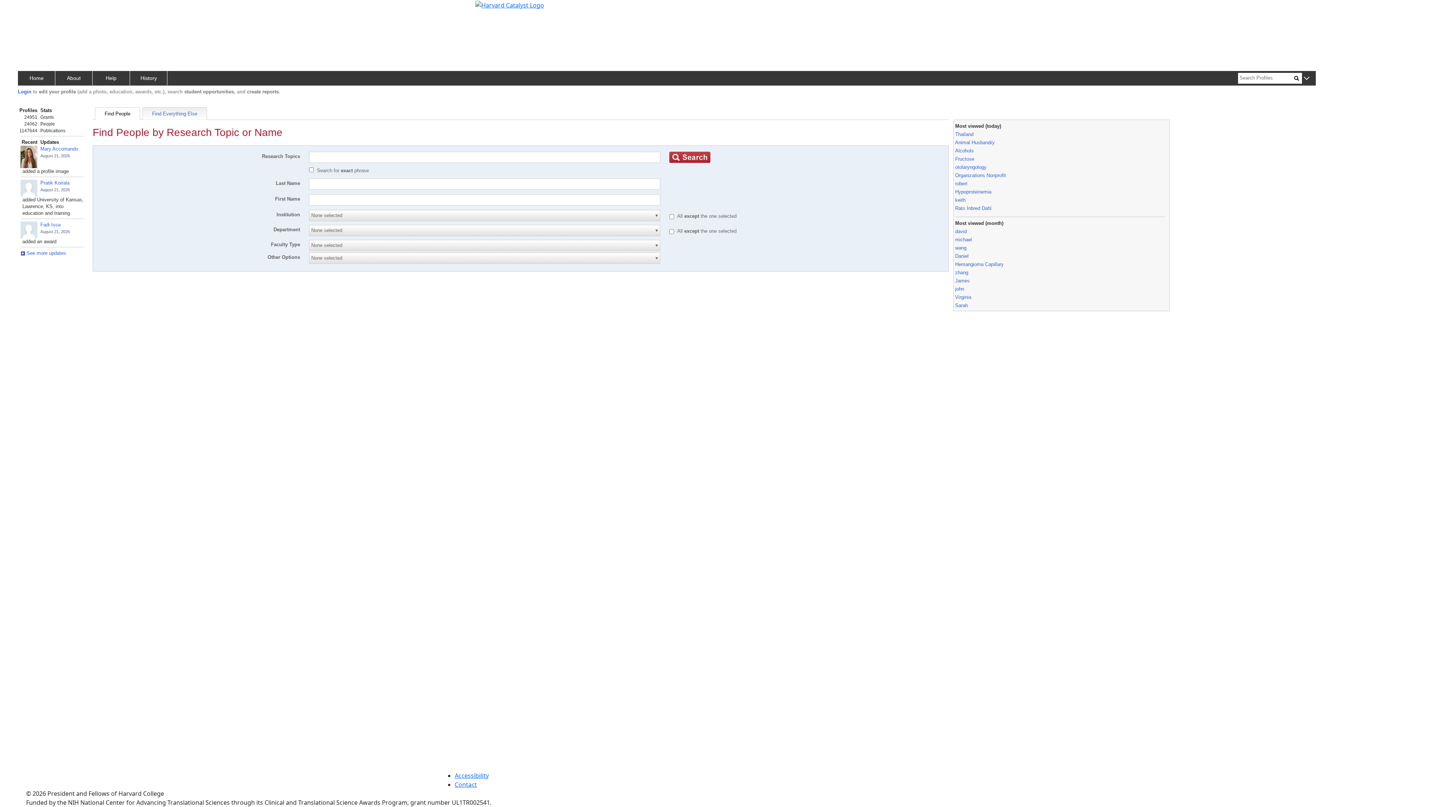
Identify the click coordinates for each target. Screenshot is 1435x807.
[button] (1306, 78)
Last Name (288, 183)
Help (111, 78)
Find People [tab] (117, 114)
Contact (466, 784)
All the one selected (707, 216)
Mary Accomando (59, 149)
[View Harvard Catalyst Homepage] (509, 4)
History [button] (149, 78)
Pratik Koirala (55, 183)
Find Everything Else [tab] (174, 114)
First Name (287, 199)
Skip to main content (31, 9)
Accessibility (472, 776)
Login (24, 92)
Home (37, 78)
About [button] (74, 78)
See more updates (45, 253)
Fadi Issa (50, 225)
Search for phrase (343, 170)
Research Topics (281, 156)
